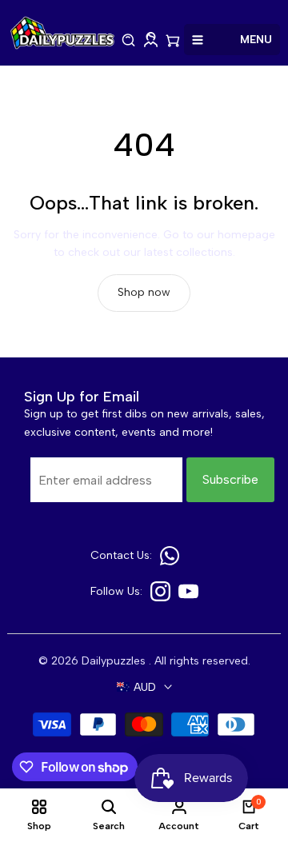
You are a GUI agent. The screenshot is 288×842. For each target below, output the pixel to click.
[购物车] (173, 41)
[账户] (151, 40)
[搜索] (129, 40)
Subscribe (230, 479)
